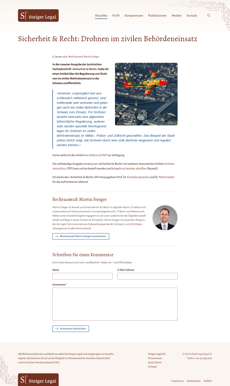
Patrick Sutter (166, 177)
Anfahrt (208, 381)
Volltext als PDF (97, 155)
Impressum (177, 381)
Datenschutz (194, 381)
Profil (116, 15)
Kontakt (192, 15)
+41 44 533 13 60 (203, 358)
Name (55, 270)
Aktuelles (101, 15)
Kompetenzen (134, 15)
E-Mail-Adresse (126, 270)
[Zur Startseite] (38, 15)
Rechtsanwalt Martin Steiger (84, 56)
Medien (177, 15)
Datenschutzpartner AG (101, 224)
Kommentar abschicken (73, 328)
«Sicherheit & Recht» (85, 69)
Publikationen (157, 15)
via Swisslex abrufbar (133, 168)
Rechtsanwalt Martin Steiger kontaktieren (83, 236)
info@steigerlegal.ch (201, 354)
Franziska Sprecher (138, 177)
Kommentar (59, 284)
